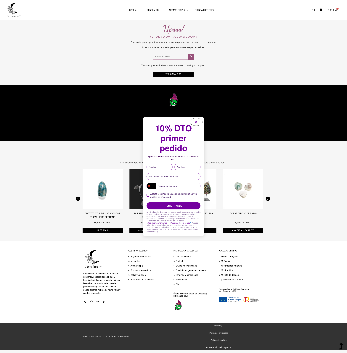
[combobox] (151, 186)
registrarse (173, 206)
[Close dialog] (196, 122)
